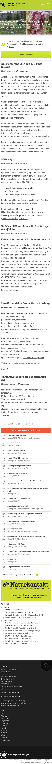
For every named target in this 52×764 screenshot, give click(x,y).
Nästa (31, 424)
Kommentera (23, 71)
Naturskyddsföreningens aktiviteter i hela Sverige (19, 575)
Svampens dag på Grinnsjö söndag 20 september (25, 481)
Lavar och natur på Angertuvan (16, 644)
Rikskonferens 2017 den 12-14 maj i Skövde (22, 65)
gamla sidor (7, 607)
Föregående (6, 424)
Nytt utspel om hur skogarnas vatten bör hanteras (22, 623)
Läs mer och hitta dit (10, 290)
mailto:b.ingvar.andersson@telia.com (26, 152)
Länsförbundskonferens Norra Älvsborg (25, 303)
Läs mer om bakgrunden (33, 357)
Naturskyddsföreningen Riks (11, 692)
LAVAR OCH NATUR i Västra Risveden (18, 636)
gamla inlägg (7, 620)
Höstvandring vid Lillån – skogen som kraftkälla (24, 514)
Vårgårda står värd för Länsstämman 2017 (23, 378)
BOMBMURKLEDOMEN (13, 610)
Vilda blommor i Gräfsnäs (16, 435)
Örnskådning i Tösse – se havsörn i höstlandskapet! (26, 536)
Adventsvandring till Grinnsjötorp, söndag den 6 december (28, 551)
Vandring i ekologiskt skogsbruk (19, 466)
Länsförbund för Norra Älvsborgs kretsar (25, 21)
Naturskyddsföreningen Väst (11, 696)
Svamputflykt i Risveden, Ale (17, 458)
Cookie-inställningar (16, 760)
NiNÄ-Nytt (7, 159)
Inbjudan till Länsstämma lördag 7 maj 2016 (20, 641)
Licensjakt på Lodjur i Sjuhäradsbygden (19, 625)
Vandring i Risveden (14, 529)
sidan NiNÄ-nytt (31, 203)
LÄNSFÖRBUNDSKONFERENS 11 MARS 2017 (21, 618)
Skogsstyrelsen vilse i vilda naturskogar (19, 612)
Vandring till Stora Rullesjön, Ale (18, 498)
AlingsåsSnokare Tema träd (17, 506)
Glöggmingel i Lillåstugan (16, 544)
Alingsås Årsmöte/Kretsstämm (18, 567)
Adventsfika (11, 559)
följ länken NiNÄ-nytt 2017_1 (14, 218)
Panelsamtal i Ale (13, 443)
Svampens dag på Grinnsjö (17, 473)
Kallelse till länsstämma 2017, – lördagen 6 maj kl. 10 (25, 228)
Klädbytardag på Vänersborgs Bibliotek (21, 521)
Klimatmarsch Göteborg (16, 450)
